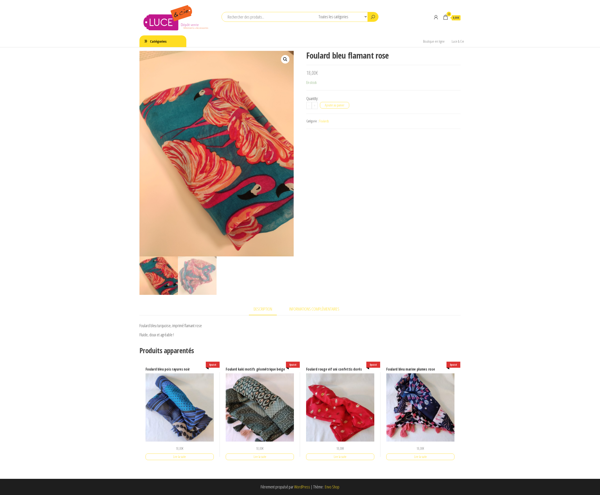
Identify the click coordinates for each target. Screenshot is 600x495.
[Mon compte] (436, 17)
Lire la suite (179, 456)
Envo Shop (332, 487)
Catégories (158, 41)
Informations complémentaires (314, 309)
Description (263, 309)
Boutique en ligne (434, 41)
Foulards (324, 121)
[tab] (266, 309)
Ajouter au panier (334, 105)
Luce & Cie (458, 41)
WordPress (302, 487)
